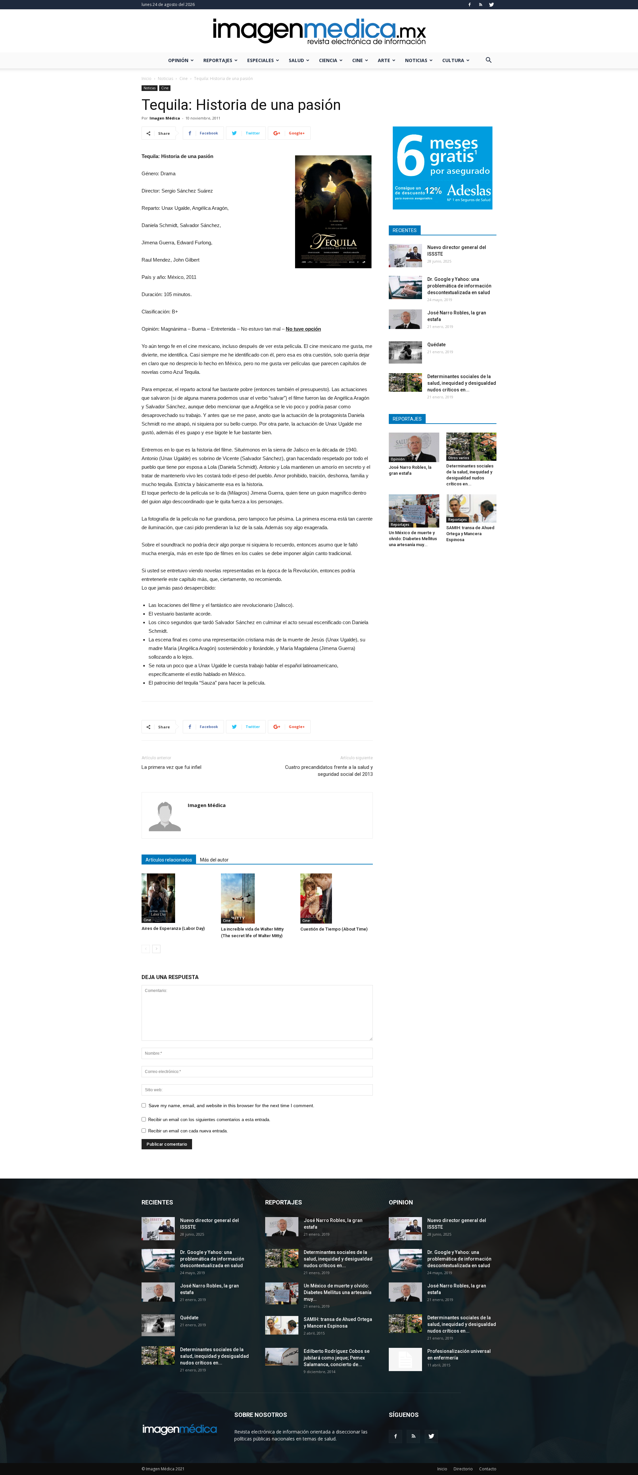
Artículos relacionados (169, 859)
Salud (296, 60)
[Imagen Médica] (319, 31)
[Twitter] (491, 4)
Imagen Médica (165, 118)
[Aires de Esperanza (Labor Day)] (178, 898)
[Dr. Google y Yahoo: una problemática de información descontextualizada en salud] (405, 287)
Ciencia (328, 60)
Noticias (416, 60)
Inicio (147, 78)
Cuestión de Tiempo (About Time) (334, 929)
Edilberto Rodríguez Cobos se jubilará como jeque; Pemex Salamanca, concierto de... (337, 1358)
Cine (357, 60)
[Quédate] (405, 352)
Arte (384, 60)
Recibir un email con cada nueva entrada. (188, 1130)
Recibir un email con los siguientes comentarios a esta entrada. (209, 1119)
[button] (488, 61)
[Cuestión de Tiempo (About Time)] (336, 898)
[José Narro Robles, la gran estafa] (405, 319)
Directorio (463, 1469)
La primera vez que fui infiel (171, 767)
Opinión (178, 60)
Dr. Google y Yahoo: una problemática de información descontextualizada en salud (459, 286)
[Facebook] (470, 4)
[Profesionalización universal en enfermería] (405, 1359)
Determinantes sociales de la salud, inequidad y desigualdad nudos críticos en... (461, 383)
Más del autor (214, 859)
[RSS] (480, 4)
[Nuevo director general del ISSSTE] (405, 255)
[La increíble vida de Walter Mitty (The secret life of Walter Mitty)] (257, 898)
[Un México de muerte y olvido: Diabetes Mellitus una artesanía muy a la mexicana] (414, 511)
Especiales (260, 60)
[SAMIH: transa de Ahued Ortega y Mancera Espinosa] (471, 508)
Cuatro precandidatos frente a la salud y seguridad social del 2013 (329, 770)
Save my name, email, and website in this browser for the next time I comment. (231, 1105)
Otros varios (458, 457)
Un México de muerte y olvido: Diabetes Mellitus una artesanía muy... (413, 538)
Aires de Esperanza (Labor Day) (173, 928)
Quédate (436, 344)
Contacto (487, 1469)
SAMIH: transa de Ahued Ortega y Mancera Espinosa (470, 533)
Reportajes (217, 60)
